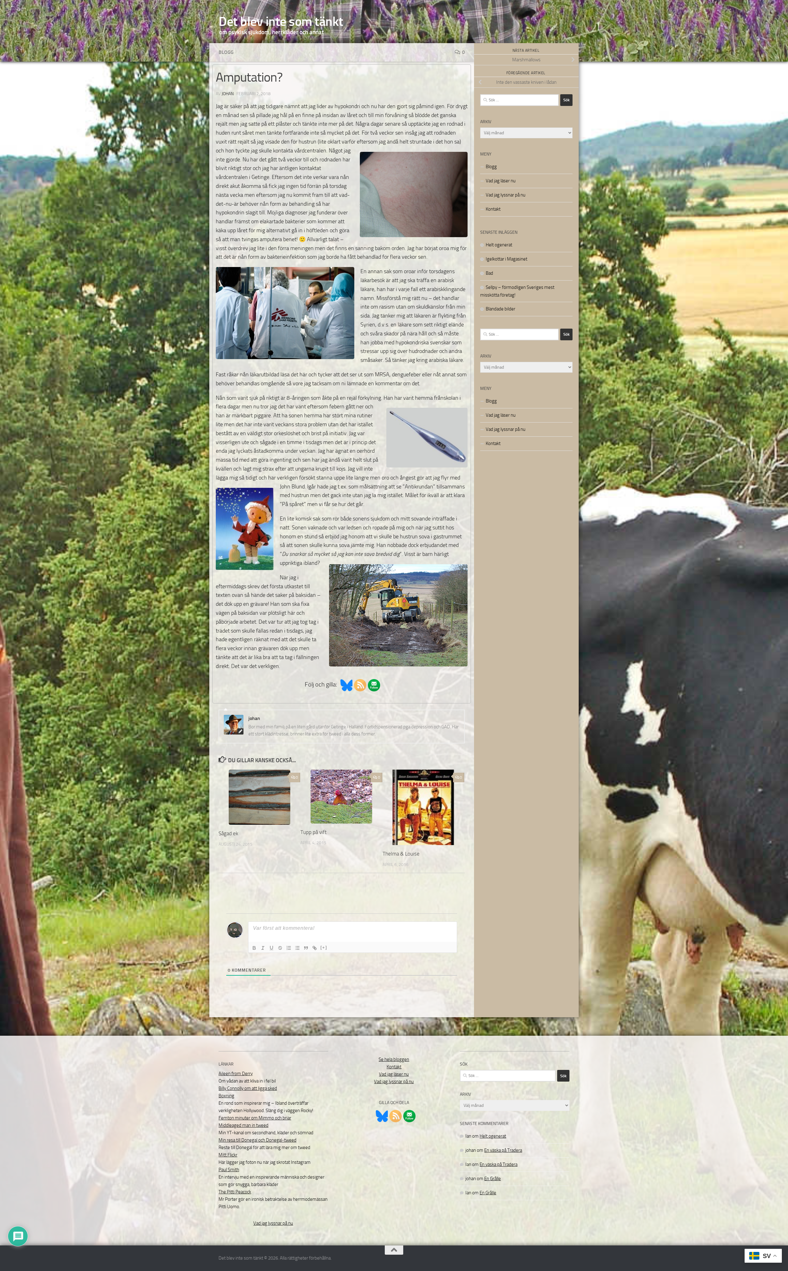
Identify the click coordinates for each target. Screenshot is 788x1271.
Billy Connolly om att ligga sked (248, 1088)
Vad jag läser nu (501, 181)
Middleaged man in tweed (243, 1125)
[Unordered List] (297, 948)
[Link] (314, 948)
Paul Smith (229, 1169)
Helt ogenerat (499, 245)
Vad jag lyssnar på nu (505, 195)
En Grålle (492, 1178)
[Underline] (271, 948)
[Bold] (254, 948)
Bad (489, 273)
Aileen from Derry (236, 1073)
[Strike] (280, 948)
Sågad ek (228, 833)
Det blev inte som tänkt (281, 21)
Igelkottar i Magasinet (506, 259)
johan (228, 93)
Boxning (226, 1096)
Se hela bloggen (394, 1059)
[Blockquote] (306, 948)
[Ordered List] (288, 948)
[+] (323, 947)
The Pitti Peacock (235, 1192)
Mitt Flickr (228, 1155)
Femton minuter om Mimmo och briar (255, 1118)
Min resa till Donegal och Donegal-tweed (257, 1140)
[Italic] (263, 948)
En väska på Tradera (503, 1150)
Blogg (226, 52)
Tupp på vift (313, 832)
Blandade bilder (500, 309)
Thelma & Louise (401, 854)
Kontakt (493, 209)
